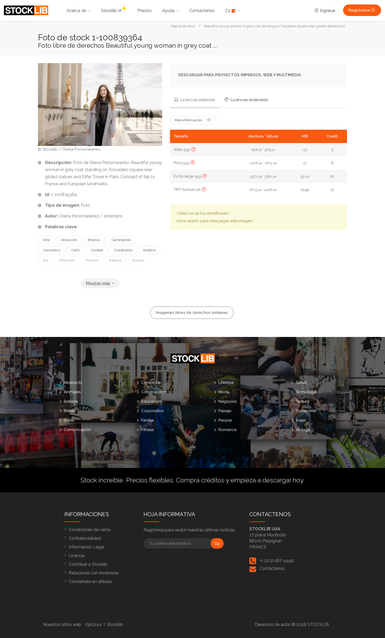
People (225, 420)
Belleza (71, 401)
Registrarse (359, 10)
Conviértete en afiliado (90, 581)
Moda (223, 392)
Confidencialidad (85, 538)
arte (46, 240)
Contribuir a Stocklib (88, 564)
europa (138, 260)
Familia (147, 420)
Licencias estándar (197, 99)
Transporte (306, 410)
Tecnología (306, 392)
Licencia (77, 555)
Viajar (301, 420)
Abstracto (73, 382)
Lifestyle (226, 382)
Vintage (303, 429)
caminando (121, 240)
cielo (75, 250)
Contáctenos (201, 10)
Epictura (93, 624)
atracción (69, 240)
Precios (145, 10)
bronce (94, 240)
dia (45, 260)
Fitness (147, 429)
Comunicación (77, 429)
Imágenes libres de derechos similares (192, 312)
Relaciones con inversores (94, 572)
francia (99, 270)
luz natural (125, 270)
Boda (69, 420)
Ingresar (327, 10)
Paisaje (224, 410)
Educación (151, 401)
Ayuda (168, 10)
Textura (302, 401)
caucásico (51, 250)
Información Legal (86, 546)
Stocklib (115, 624)
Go (217, 543)
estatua (115, 260)
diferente (67, 260)
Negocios (227, 401)
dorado (92, 260)
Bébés (70, 410)
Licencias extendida (249, 99)
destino (149, 250)
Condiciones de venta (90, 529)
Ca (228, 10)
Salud (301, 382)
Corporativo (152, 410)
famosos (50, 270)
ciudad (97, 250)
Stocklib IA (111, 10)
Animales (72, 392)
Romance (227, 429)
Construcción (153, 392)
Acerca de (76, 10)
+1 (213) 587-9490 (277, 560)
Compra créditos (200, 480)
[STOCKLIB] (26, 10)
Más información (189, 120)
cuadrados (123, 250)
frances (75, 270)
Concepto (150, 382)
